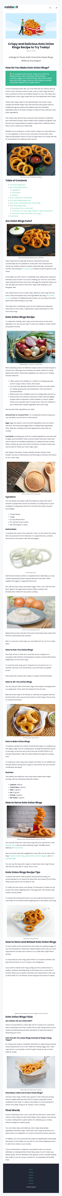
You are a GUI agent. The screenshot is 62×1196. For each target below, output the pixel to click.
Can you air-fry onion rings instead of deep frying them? (32, 211)
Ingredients (16, 190)
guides (31, 1178)
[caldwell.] (11, 8)
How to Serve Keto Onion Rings (21, 198)
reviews (31, 1172)
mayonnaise (18, 848)
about (31, 1169)
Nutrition (15, 195)
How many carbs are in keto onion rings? (26, 213)
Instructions (16, 193)
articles (31, 1180)
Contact (31, 1183)
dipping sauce (10, 845)
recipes (31, 1175)
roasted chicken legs (17, 856)
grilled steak (30, 856)
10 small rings (28, 269)
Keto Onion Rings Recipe (18, 187)
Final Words (14, 216)
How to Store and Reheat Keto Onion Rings (25, 203)
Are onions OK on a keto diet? (22, 208)
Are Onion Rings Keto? (18, 185)
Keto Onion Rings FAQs (18, 206)
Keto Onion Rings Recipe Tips (20, 200)
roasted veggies (41, 856)
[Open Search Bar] (50, 8)
